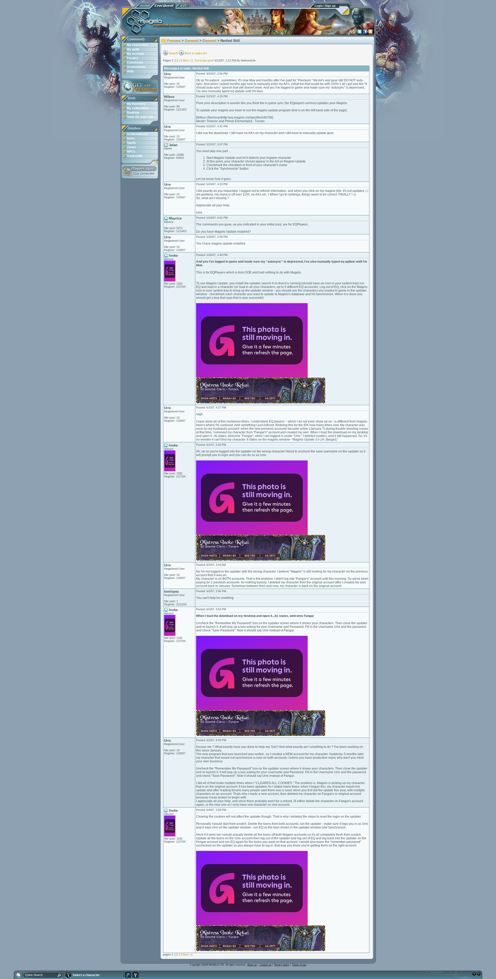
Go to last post (204, 60)
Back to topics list (196, 53)
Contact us (266, 965)
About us (252, 965)
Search (173, 53)
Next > (187, 60)
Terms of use (299, 965)
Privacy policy (281, 965)
